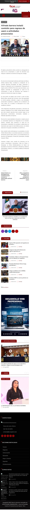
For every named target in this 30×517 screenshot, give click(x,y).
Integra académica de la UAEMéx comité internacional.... (17, 271)
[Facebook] (2, 436)
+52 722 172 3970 (8, 429)
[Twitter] (5, 436)
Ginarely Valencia (5, 378)
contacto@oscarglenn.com (10, 432)
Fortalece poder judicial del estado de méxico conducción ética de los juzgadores (18, 491)
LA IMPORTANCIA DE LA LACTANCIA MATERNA (13, 405)
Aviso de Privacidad (23, 504)
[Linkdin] (8, 436)
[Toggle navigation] (3, 15)
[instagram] (13, 436)
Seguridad (4, 243)
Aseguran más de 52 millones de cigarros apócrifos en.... (17, 250)
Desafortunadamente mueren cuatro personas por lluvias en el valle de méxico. (18, 475)
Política (4, 264)
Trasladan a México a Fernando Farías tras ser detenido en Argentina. (18, 257)
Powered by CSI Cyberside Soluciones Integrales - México (15, 506)
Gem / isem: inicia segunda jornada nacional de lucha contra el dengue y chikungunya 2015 (19, 483)
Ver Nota (20, 246)
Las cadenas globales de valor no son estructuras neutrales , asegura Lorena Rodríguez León (13, 364)
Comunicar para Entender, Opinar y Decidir (13, 1)
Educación (4, 22)
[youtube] (10, 436)
